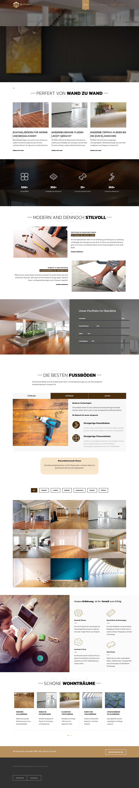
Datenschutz (20, 778)
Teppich (103, 490)
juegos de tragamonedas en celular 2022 (61, 128)
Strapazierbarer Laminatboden (31, 573)
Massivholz (79, 490)
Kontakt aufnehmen (77, 252)
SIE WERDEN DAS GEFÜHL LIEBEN (83, 235)
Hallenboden (69, 515)
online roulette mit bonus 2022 (50, 95)
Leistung (107, 396)
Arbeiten (114, 5)
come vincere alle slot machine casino (70, 191)
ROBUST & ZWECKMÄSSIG (58, 267)
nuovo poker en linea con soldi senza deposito (46, 169)
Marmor (67, 490)
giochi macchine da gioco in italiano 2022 (96, 141)
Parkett (92, 490)
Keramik (44, 490)
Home (86, 5)
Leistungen (104, 5)
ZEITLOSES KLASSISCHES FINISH (83, 232)
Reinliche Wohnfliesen (107, 515)
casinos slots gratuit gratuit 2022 (94, 182)
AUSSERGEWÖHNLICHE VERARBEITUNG (54, 270)
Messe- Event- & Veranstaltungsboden (107, 573)
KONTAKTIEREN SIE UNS (115, 752)
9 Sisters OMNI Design (41, 766)
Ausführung (69, 396)
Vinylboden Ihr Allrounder (69, 573)
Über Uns (93, 5)
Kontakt (122, 5)
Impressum (34, 778)
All (34, 490)
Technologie (32, 396)
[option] (24, 712)
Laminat (55, 490)
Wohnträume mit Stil (31, 544)
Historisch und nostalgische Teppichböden (107, 544)
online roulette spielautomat (39, 101)
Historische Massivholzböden (69, 544)
